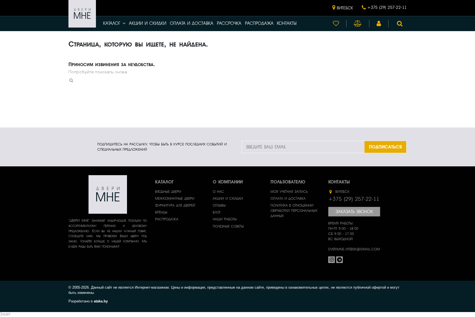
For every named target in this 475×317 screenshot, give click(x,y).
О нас (218, 192)
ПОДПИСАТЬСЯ (385, 147)
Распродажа (259, 23)
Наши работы (225, 219)
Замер (5, 314)
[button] (342, 8)
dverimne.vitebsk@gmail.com (354, 249)
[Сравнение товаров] (357, 24)
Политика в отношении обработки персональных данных (293, 211)
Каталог (111, 23)
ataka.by (101, 301)
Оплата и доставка (191, 23)
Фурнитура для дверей (175, 205)
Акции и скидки (147, 23)
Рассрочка (229, 23)
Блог (217, 212)
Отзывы (219, 205)
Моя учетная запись (289, 192)
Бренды (161, 212)
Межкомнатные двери (174, 199)
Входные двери (168, 192)
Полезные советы (228, 226)
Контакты (287, 23)
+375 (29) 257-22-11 (387, 7)
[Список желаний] (336, 24)
